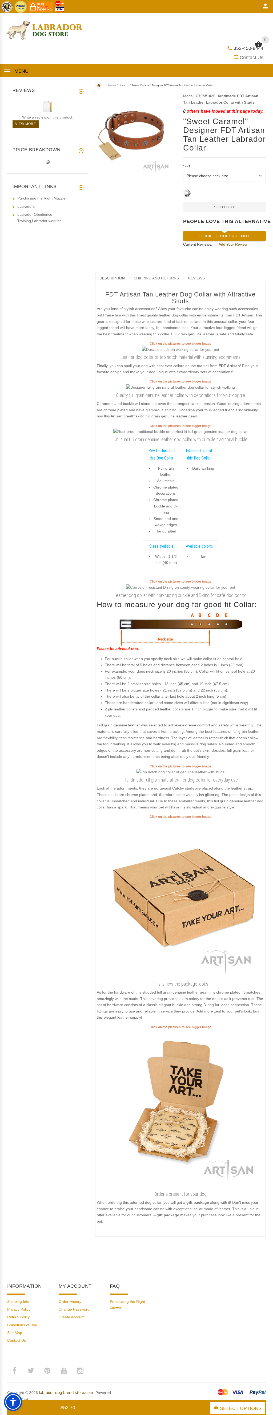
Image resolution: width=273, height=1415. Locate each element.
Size (187, 166)
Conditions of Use (22, 1325)
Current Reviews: (197, 244)
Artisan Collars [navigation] (116, 85)
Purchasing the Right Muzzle (41, 198)
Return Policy (18, 1317)
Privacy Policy (18, 1309)
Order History (70, 1301)
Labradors (26, 206)
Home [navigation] (98, 85)
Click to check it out (224, 236)
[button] (13, 1402)
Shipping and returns (156, 278)
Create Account (72, 1317)
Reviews (196, 278)
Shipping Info (18, 1301)
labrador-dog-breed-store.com (66, 1392)
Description (112, 278)
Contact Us (251, 57)
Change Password (74, 1309)
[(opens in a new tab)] (180, 349)
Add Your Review (233, 244)
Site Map (14, 1333)
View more (25, 124)
